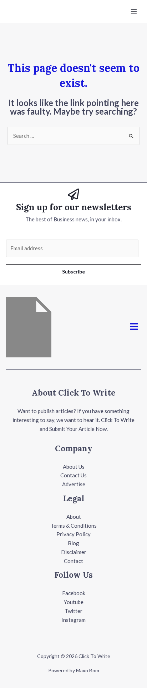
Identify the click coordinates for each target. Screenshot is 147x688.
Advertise (73, 484)
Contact (73, 561)
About (73, 516)
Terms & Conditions (74, 525)
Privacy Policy (73, 534)
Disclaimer (73, 552)
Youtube (73, 602)
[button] (134, 327)
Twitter (73, 611)
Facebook (73, 593)
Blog (73, 543)
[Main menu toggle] (134, 11)
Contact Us (73, 475)
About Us (74, 466)
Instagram (73, 620)
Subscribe (73, 271)
